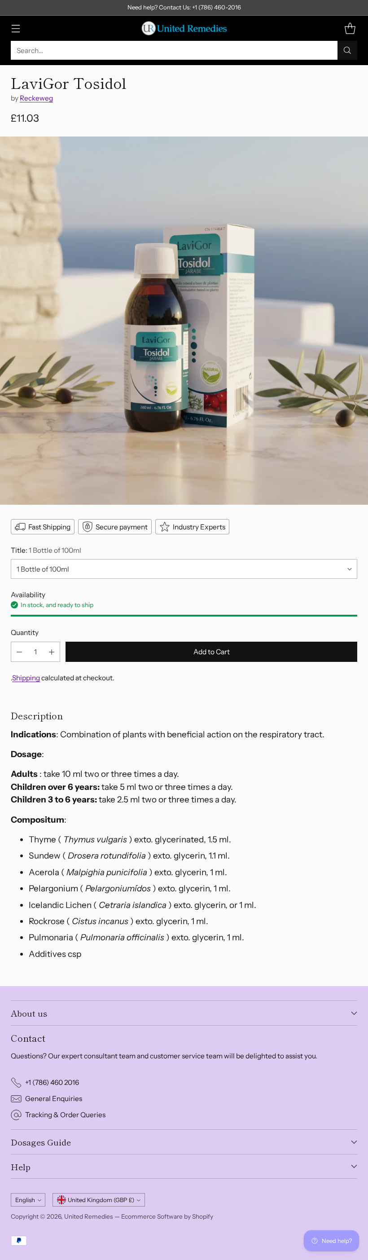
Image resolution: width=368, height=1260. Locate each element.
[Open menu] (15, 28)
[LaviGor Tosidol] (184, 321)
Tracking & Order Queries (65, 1114)
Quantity (25, 632)
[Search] (347, 50)
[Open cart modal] (350, 28)
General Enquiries (53, 1098)
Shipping (26, 678)
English (25, 1199)
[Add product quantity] (52, 651)
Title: (46, 550)
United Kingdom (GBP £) (101, 1199)
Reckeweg (36, 98)
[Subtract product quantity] (19, 651)
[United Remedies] (184, 28)
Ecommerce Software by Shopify (167, 1216)
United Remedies (88, 1216)
